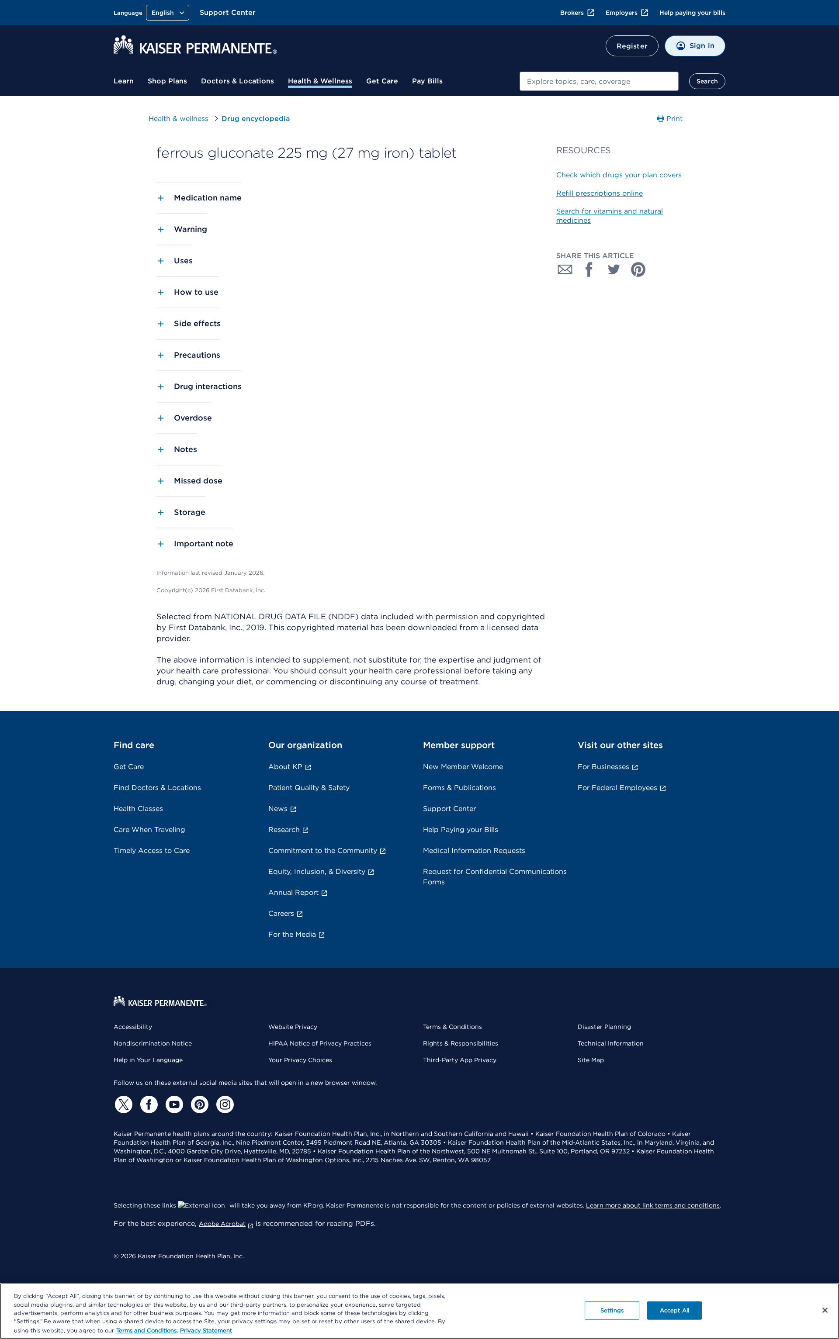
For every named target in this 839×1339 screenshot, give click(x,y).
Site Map (591, 1059)
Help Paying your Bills (460, 829)
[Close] (825, 1310)
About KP (285, 767)
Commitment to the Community (322, 850)
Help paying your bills (692, 12)
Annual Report (293, 892)
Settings (612, 1310)
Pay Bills (427, 81)
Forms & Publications (459, 787)
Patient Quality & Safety (309, 787)
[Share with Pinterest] (638, 269)
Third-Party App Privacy (459, 1059)
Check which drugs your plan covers (619, 175)
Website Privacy (292, 1026)
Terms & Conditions (452, 1026)
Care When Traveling (149, 829)
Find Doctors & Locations (157, 787)
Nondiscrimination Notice (153, 1043)
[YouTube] (173, 1104)
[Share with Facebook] (589, 269)
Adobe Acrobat (222, 1223)
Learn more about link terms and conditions (653, 1205)
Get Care (382, 81)
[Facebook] (147, 1104)
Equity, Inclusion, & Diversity (316, 871)
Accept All (674, 1310)
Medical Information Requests (474, 850)
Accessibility (133, 1026)
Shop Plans (167, 81)
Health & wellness (178, 118)
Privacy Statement (206, 1330)
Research (284, 829)
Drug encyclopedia (256, 118)
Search (707, 81)
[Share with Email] (565, 269)
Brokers (572, 12)
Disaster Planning (604, 1026)
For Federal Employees (617, 787)
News (278, 808)
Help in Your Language (148, 1059)
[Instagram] (223, 1104)
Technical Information (611, 1043)
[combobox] (599, 81)
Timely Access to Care (152, 850)
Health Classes (138, 808)
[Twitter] (122, 1104)
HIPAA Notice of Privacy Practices (319, 1043)
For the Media (292, 934)
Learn (124, 81)
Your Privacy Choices (300, 1059)
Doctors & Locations (237, 81)
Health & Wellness (320, 81)
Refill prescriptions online (599, 193)
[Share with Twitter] (614, 269)
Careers (281, 913)
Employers (622, 12)
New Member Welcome (463, 767)
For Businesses (603, 767)
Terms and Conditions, (147, 1330)
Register (632, 46)
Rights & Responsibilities (460, 1043)
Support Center (228, 12)
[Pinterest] (198, 1104)
